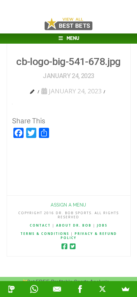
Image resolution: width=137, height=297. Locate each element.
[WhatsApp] (34, 289)
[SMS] (11, 289)
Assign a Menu (68, 204)
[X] (102, 289)
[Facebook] (64, 246)
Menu (73, 38)
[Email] (57, 289)
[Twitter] (73, 246)
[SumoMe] (125, 289)
